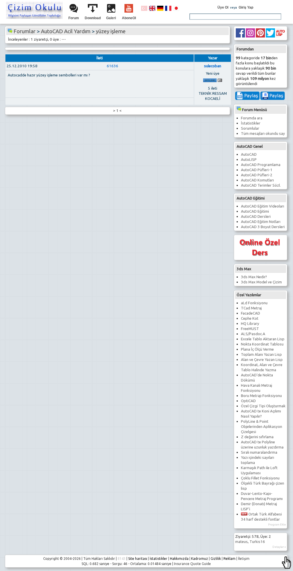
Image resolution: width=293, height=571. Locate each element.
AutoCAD (249, 154)
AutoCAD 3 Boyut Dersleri (263, 227)
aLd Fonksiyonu (254, 303)
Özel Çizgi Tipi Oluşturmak (263, 406)
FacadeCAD (250, 313)
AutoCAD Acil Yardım (65, 31)
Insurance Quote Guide (192, 564)
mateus (241, 542)
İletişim (244, 558)
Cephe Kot (249, 318)
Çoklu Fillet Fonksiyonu (260, 478)
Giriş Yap (246, 7)
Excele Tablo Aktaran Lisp (262, 339)
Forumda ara (251, 118)
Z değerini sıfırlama (257, 437)
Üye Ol (222, 7)
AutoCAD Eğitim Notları (260, 222)
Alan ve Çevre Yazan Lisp (262, 359)
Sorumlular (250, 128)
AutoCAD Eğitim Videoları (262, 206)
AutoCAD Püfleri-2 (256, 175)
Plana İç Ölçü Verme (257, 349)
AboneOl (129, 18)
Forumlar (24, 31)
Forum (73, 18)
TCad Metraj (251, 308)
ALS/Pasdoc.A (253, 334)
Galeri (111, 18)
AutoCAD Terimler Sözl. (261, 185)
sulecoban (212, 66)
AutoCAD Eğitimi (255, 211)
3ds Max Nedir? (254, 277)
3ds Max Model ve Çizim (261, 282)
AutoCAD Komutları (257, 180)
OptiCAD (248, 401)
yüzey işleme (111, 31)
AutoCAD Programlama (260, 165)
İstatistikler (250, 123)
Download (93, 18)
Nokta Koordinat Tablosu (262, 344)
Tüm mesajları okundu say (263, 133)
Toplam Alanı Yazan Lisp (261, 354)
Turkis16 (257, 542)
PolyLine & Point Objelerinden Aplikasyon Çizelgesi (261, 426)
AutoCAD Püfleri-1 (256, 170)
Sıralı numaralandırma (259, 452)
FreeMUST (250, 329)
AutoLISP (249, 159)
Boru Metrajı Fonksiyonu (261, 396)
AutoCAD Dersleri (256, 216)
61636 (112, 66)
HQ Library (250, 323)
